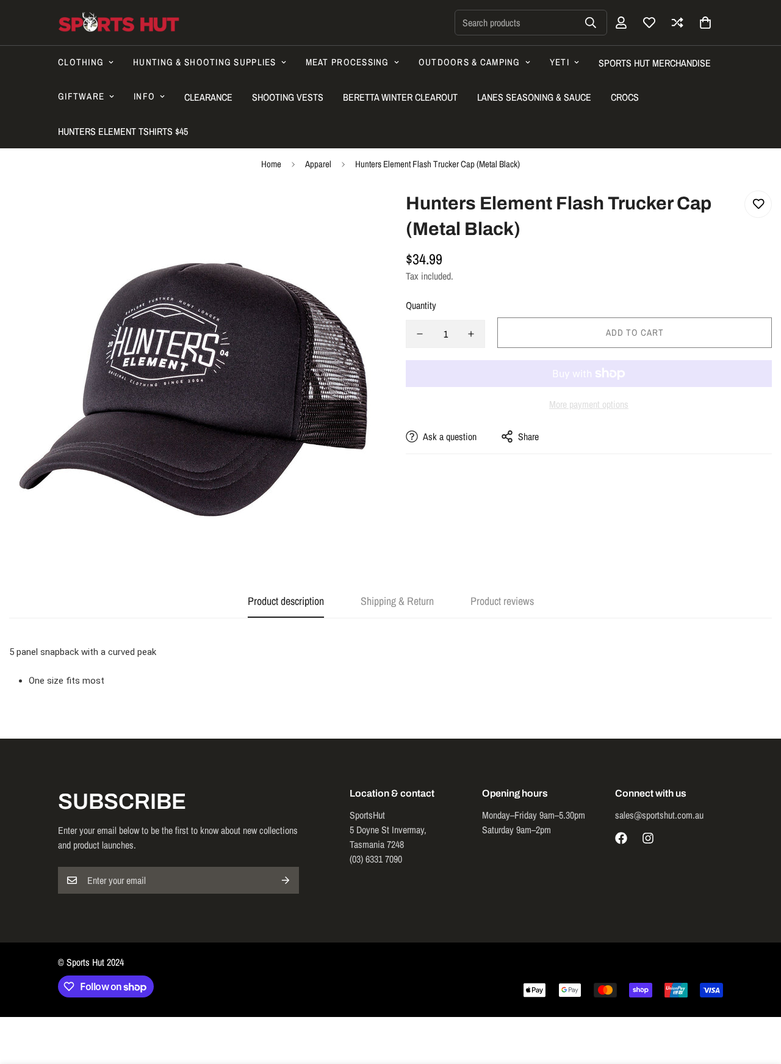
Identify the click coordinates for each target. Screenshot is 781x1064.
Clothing (81, 62)
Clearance (208, 97)
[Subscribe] (285, 880)
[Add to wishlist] (758, 204)
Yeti (559, 62)
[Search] (590, 22)
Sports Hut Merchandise (655, 63)
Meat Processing (347, 62)
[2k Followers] (621, 838)
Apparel (318, 163)
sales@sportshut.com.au (659, 815)
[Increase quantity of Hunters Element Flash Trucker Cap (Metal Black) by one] (471, 333)
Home (271, 163)
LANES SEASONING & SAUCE (534, 97)
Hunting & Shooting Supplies (204, 62)
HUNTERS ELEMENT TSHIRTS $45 (123, 131)
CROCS (625, 97)
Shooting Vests (287, 97)
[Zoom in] (349, 216)
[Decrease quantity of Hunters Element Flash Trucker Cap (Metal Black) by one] (419, 333)
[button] (705, 23)
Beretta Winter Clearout (400, 97)
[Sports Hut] (119, 22)
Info (144, 96)
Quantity (421, 305)
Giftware (81, 96)
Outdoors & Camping (469, 62)
